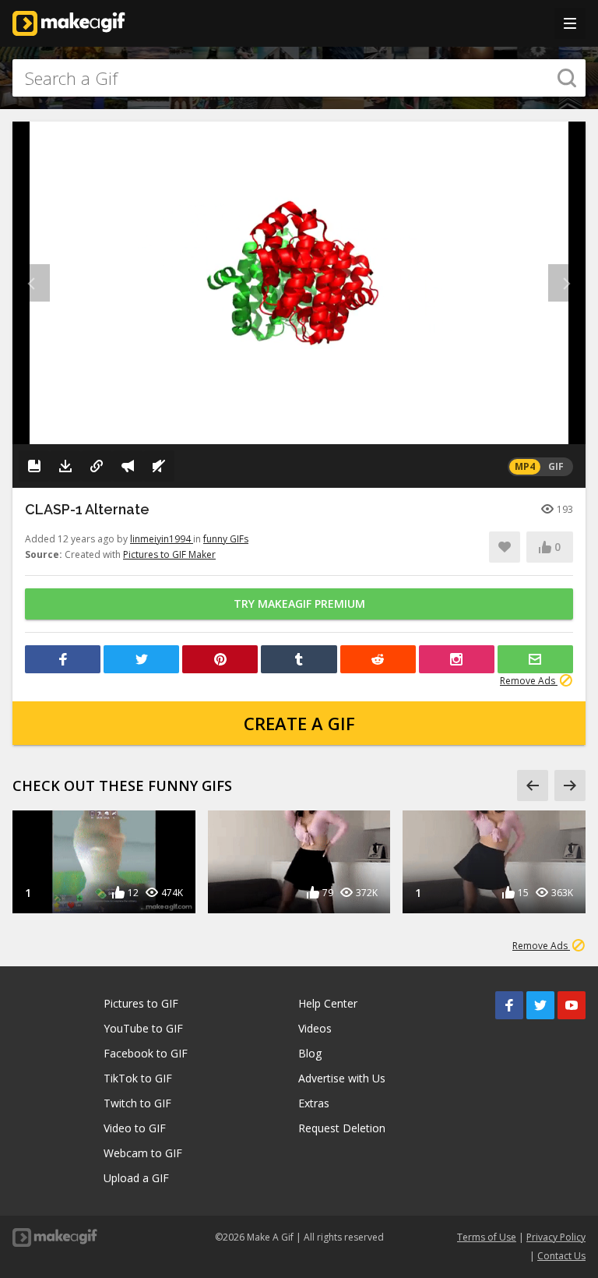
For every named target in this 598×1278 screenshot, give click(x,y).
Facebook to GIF (146, 1053)
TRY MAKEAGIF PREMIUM (299, 603)
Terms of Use (486, 1237)
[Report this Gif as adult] (127, 466)
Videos (315, 1028)
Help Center (327, 1003)
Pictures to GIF (141, 1003)
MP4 (525, 466)
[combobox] (299, 78)
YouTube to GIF (143, 1028)
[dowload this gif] (65, 466)
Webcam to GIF (143, 1153)
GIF (556, 466)
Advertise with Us (341, 1078)
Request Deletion (341, 1128)
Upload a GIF (136, 1177)
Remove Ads (529, 680)
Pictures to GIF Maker (169, 554)
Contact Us (561, 1255)
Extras (313, 1103)
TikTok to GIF (138, 1078)
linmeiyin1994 (161, 538)
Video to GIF (135, 1128)
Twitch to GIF (137, 1103)
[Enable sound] (158, 466)
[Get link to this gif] (96, 466)
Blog (310, 1053)
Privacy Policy (556, 1237)
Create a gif (299, 723)
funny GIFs (225, 538)
